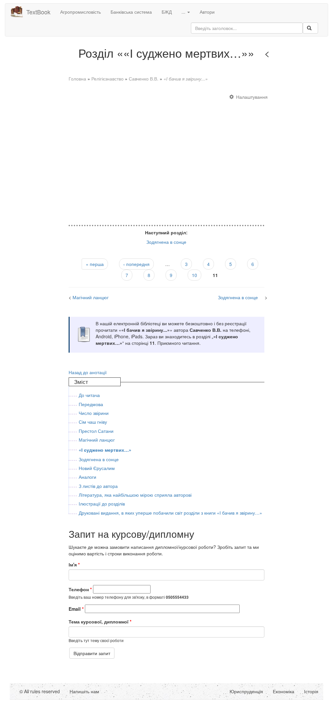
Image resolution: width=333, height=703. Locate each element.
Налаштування (252, 97)
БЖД (167, 11)
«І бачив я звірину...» (186, 78)
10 (194, 275)
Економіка (283, 691)
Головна (77, 78)
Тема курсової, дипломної (100, 621)
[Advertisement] (167, 152)
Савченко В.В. (143, 78)
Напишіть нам (84, 691)
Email (76, 609)
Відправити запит (91, 653)
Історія (311, 691)
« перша (95, 264)
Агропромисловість (80, 11)
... (184, 11)
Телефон (80, 589)
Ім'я (74, 564)
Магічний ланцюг (292, 54)
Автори (207, 11)
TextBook (38, 11)
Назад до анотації (88, 372)
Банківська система (131, 11)
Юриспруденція (246, 691)
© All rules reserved (40, 691)
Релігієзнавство (107, 78)
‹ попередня (136, 264)
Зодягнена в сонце (238, 297)
